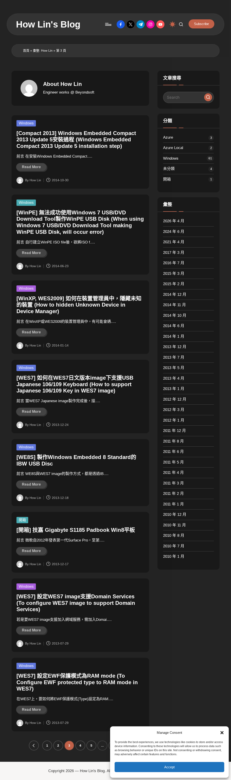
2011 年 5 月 (173, 462)
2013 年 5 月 (173, 368)
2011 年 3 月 (173, 483)
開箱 (22, 520)
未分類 (169, 169)
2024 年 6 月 (173, 231)
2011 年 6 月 (173, 452)
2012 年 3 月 (173, 410)
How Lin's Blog (48, 24)
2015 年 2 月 (173, 284)
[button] (222, 732)
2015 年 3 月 (173, 273)
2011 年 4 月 (173, 472)
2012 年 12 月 (174, 399)
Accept (169, 767)
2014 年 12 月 (174, 294)
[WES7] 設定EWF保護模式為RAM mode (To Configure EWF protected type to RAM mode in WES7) (77, 682)
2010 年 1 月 (173, 556)
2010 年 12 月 (174, 514)
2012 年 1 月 (173, 420)
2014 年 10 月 (174, 315)
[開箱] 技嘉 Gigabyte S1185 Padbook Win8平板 (75, 530)
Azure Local (173, 148)
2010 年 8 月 (173, 535)
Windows (26, 123)
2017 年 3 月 (173, 252)
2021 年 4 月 (173, 242)
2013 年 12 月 (174, 347)
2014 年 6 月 (173, 326)
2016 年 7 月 (173, 263)
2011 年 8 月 (173, 441)
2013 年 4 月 (173, 378)
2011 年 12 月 (174, 431)
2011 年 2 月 (173, 493)
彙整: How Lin (43, 50)
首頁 (26, 50)
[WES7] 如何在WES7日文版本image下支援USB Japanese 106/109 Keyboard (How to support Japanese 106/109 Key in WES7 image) (74, 384)
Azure (168, 137)
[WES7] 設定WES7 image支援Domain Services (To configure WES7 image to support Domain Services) (75, 603)
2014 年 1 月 (173, 336)
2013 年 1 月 (173, 389)
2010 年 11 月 (174, 525)
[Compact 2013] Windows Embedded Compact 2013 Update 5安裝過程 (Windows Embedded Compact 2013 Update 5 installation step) (76, 139)
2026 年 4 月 (173, 221)
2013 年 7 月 (173, 357)
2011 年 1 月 (173, 504)
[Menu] (108, 24)
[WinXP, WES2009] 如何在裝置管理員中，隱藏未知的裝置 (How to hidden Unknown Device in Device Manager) (78, 304)
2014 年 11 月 (174, 305)
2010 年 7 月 (173, 546)
